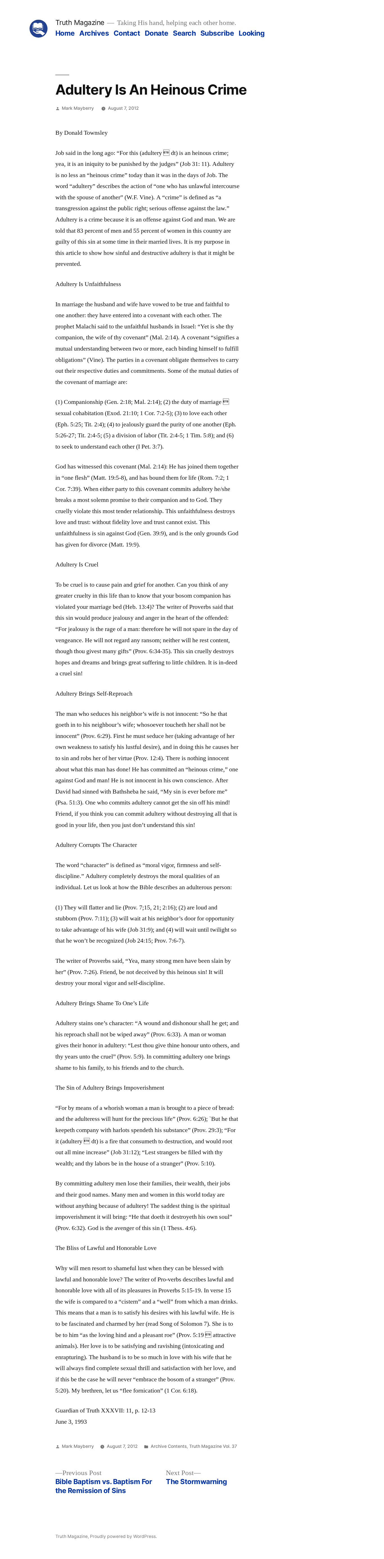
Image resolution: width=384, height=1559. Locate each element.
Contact (127, 33)
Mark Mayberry (78, 108)
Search (184, 33)
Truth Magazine (79, 22)
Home (65, 33)
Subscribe (217, 33)
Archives (94, 33)
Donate (156, 33)
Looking (252, 33)
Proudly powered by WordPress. (123, 1536)
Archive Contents (169, 1446)
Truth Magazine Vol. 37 (213, 1446)
